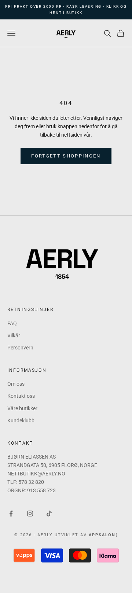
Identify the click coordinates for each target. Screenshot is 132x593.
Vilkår (13, 335)
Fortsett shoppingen (65, 156)
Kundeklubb (20, 420)
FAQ (12, 323)
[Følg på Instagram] (30, 513)
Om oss (16, 384)
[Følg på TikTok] (49, 513)
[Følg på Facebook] (11, 513)
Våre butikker (22, 408)
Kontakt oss (21, 396)
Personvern (20, 348)
